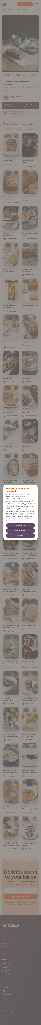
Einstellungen (20, 525)
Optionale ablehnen (20, 530)
